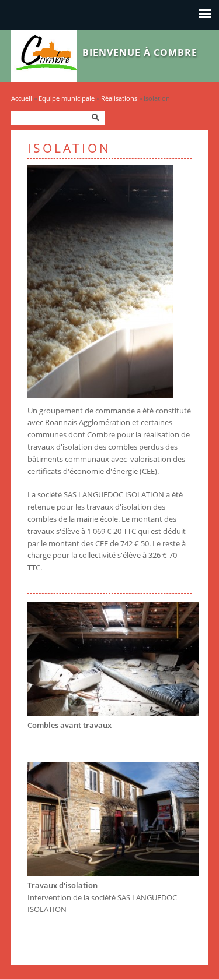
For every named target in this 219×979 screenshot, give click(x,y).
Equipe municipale (67, 98)
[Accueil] (44, 78)
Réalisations (119, 98)
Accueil (21, 98)
